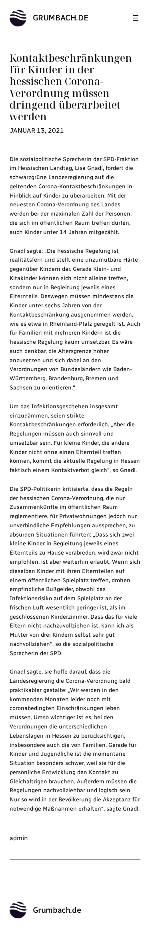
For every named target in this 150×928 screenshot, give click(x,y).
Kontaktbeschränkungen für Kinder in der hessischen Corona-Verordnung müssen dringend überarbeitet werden (71, 87)
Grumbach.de (61, 17)
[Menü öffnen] (135, 18)
